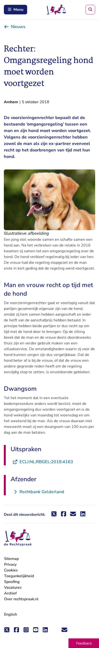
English (10, 614)
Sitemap (11, 558)
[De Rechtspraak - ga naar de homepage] (18, 537)
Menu (18, 9)
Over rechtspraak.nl (21, 599)
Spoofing (12, 581)
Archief (10, 593)
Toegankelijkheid (19, 576)
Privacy (10, 564)
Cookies (11, 570)
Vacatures (13, 587)
